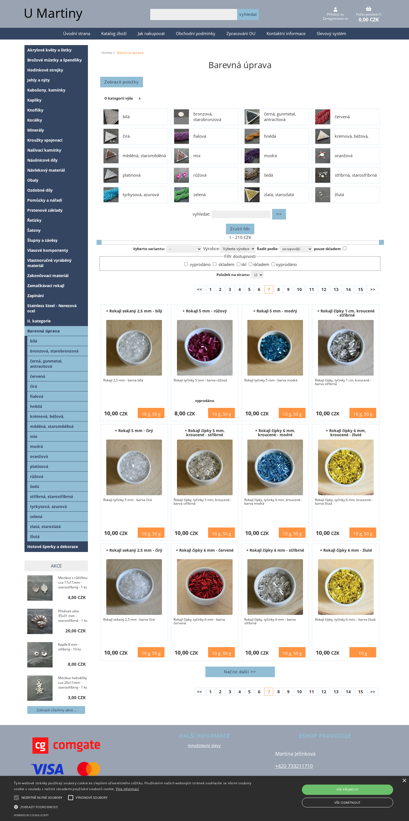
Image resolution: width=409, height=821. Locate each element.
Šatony (34, 230)
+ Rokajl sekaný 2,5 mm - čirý (134, 550)
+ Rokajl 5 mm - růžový (205, 311)
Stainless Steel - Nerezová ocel (52, 308)
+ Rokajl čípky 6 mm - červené (204, 550)
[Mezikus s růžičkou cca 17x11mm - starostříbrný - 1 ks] (40, 588)
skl (244, 264)
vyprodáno (200, 264)
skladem (226, 264)
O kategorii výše (118, 98)
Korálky (34, 120)
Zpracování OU (240, 33)
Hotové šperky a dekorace (52, 546)
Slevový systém (331, 33)
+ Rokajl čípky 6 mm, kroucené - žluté (346, 432)
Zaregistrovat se (335, 18)
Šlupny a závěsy (42, 240)
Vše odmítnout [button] (347, 802)
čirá (126, 136)
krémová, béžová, (352, 136)
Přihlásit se (335, 14)
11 (311, 289)
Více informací (127, 789)
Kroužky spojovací (44, 140)
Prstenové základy (45, 210)
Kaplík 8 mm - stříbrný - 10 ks (69, 647)
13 (336, 289)
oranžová (344, 156)
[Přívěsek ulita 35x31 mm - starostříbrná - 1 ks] (40, 622)
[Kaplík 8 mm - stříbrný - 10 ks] (40, 655)
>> (372, 289)
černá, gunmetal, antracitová (280, 116)
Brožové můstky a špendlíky (54, 60)
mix (197, 156)
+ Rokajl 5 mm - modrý (275, 311)
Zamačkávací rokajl (45, 285)
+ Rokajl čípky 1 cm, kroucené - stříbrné (345, 313)
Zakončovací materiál (47, 275)
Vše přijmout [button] (347, 789)
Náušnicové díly (42, 160)
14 (348, 289)
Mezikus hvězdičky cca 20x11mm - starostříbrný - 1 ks (72, 682)
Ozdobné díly (40, 190)
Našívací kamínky (44, 150)
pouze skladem (327, 248)
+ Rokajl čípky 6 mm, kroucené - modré (275, 432)
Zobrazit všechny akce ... (56, 709)
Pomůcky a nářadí (44, 200)
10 (299, 289)
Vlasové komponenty (47, 250)
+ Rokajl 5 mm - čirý (134, 430)
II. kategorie (39, 321)
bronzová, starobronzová (207, 116)
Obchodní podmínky (195, 33)
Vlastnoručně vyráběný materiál (49, 263)
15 (360, 289)
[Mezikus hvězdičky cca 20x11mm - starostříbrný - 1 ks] (40, 688)
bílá (126, 117)
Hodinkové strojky (45, 70)
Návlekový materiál (46, 170)
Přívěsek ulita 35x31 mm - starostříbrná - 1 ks (72, 616)
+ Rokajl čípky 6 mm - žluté (346, 550)
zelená (199, 195)
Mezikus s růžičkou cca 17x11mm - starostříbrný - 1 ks (72, 582)
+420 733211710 (294, 765)
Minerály (35, 130)
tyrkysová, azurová (141, 195)
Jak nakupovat (151, 33)
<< (199, 289)
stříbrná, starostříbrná (356, 175)
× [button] (404, 781)
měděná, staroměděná (144, 156)
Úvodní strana (76, 33)
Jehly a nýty (38, 80)
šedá (268, 175)
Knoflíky (35, 110)
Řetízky (34, 220)
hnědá (270, 136)
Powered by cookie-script (31, 815)
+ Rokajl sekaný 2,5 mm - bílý (134, 311)
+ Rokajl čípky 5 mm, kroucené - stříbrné (205, 432)
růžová (199, 175)
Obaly (32, 180)
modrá (270, 156)
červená (342, 117)
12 (323, 289)
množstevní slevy (204, 745)
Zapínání (35, 295)
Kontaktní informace (286, 33)
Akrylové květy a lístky (49, 50)
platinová (132, 175)
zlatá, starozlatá (279, 195)
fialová (199, 136)
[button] (138, 806)
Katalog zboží (114, 33)
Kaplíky (34, 100)
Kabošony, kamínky (46, 90)
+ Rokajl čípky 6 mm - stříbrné (275, 550)
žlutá (339, 195)
